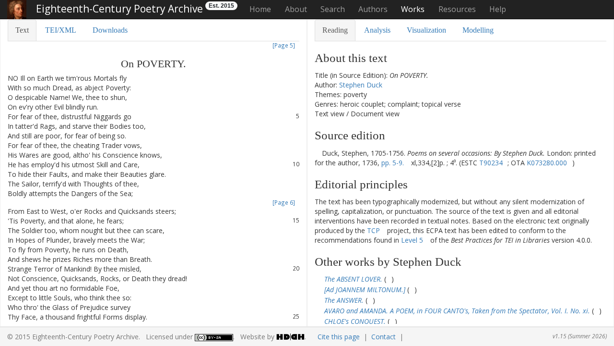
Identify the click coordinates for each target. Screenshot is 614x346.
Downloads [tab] (110, 30)
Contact (383, 336)
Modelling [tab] (478, 30)
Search (332, 9)
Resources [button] (457, 9)
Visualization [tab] (426, 30)
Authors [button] (373, 9)
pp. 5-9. (392, 162)
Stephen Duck (360, 84)
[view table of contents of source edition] (317, 153)
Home (260, 9)
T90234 (491, 162)
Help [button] (497, 9)
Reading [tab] (335, 30)
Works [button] (413, 9)
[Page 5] (283, 45)
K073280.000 (547, 162)
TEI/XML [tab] (60, 30)
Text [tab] (22, 30)
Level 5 (412, 240)
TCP (373, 230)
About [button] (296, 9)
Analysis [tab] (377, 30)
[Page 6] (283, 202)
